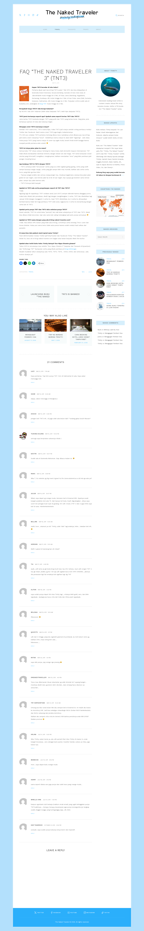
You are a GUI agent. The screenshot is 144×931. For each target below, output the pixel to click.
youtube (73, 912)
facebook (57, 912)
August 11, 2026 (30, 340)
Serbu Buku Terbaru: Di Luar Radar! (115, 306)
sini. (122, 175)
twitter (40, 912)
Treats (85, 29)
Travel (57, 29)
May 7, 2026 (56, 340)
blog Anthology (70, 249)
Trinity (100, 333)
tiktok (107, 912)
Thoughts (72, 29)
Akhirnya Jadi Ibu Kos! (111, 330)
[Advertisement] (72, 49)
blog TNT (43, 104)
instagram (90, 912)
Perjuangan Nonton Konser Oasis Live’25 (115, 295)
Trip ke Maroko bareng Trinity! (113, 273)
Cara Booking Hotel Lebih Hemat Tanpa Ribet (81, 337)
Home (45, 29)
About (98, 29)
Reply (32, 382)
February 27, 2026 (81, 342)
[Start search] (116, 15)
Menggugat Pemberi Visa (113, 333)
